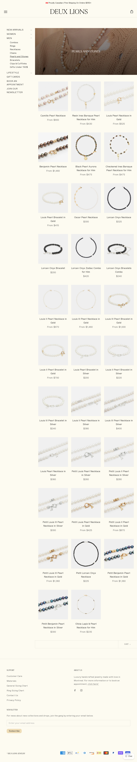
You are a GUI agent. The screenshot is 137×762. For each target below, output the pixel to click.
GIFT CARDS (13, 77)
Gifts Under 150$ (19, 67)
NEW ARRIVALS (15, 29)
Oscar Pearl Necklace (86, 217)
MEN (9, 38)
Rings (12, 46)
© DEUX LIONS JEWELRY (16, 754)
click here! (93, 684)
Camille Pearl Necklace (53, 115)
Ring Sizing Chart (15, 690)
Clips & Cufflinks (18, 63)
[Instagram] (81, 690)
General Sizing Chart (17, 685)
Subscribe (14, 731)
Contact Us (12, 695)
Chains (13, 53)
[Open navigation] (5, 12)
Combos (14, 42)
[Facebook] (75, 690)
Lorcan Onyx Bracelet (53, 268)
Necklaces (15, 49)
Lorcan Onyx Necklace (119, 217)
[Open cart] (131, 11)
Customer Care (14, 676)
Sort (126, 644)
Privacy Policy (14, 700)
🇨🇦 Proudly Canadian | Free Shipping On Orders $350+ (68, 3)
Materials (11, 681)
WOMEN (11, 34)
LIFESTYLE (13, 72)
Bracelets (15, 60)
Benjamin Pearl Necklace (53, 166)
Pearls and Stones (19, 56)
